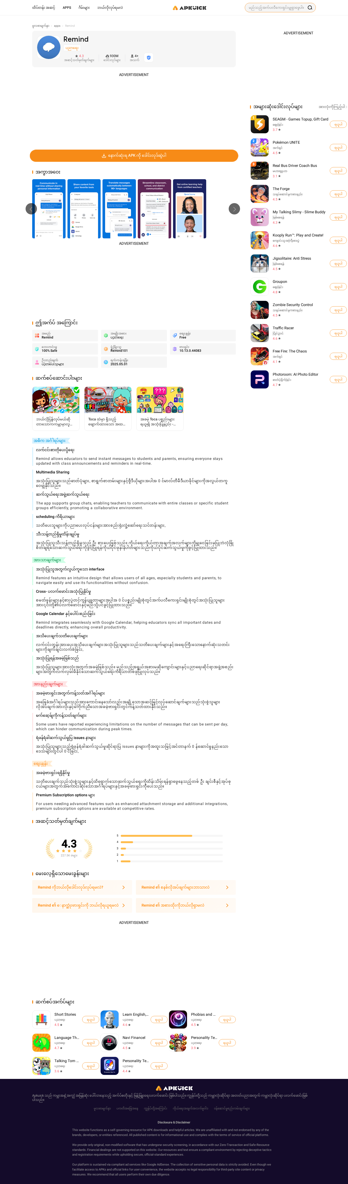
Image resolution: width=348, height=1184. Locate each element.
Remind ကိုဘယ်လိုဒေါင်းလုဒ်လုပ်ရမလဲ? (70, 887)
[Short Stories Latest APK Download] (41, 1019)
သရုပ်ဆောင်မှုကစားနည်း (288, 194)
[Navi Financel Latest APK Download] (110, 1043)
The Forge (281, 189)
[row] (260, 124)
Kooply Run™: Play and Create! (298, 235)
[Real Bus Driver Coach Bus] (338, 170)
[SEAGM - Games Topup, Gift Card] (338, 124)
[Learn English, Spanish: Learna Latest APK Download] (110, 1019)
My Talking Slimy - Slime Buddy (299, 212)
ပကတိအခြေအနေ (127, 1108)
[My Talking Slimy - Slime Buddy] (338, 217)
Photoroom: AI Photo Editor (295, 374)
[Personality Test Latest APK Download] (178, 1043)
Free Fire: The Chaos (290, 351)
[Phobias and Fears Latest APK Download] (178, 1019)
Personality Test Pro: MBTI (136, 1061)
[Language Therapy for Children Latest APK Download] (41, 1043)
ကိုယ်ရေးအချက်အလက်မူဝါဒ (190, 1108)
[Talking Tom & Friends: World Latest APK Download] (41, 1066)
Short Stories (65, 1014)
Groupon (280, 281)
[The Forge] (338, 194)
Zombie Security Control (293, 305)
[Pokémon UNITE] (338, 147)
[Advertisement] (134, 110)
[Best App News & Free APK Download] (189, 7)
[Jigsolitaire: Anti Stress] (338, 263)
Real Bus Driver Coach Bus (295, 165)
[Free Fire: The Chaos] (338, 356)
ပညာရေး (59, 1019)
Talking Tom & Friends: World (67, 1061)
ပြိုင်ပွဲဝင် (278, 333)
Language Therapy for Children (67, 1037)
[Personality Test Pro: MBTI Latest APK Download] (110, 1066)
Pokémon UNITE (286, 142)
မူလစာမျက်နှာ (102, 1108)
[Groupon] (338, 286)
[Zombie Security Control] (338, 310)
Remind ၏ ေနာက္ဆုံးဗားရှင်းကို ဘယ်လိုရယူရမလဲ (78, 905)
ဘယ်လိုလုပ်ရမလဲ (110, 7)
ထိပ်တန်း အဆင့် (43, 7)
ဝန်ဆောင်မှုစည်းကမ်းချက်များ (232, 1108)
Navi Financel (134, 1037)
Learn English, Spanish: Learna (136, 1014)
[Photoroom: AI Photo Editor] (338, 379)
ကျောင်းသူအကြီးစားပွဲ (286, 240)
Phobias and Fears (204, 1014)
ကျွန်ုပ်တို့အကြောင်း (155, 1108)
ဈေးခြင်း (278, 124)
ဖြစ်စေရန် (278, 217)
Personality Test (204, 1037)
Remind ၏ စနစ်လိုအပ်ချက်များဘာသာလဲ (176, 887)
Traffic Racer (283, 328)
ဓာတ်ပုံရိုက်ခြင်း (282, 380)
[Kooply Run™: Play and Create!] (338, 240)
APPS (67, 7)
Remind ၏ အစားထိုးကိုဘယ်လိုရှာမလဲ (173, 905)
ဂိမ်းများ (84, 7)
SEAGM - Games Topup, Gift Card (300, 119)
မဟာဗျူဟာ (280, 171)
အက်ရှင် (278, 148)
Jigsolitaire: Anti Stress (292, 258)
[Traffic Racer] (338, 333)
